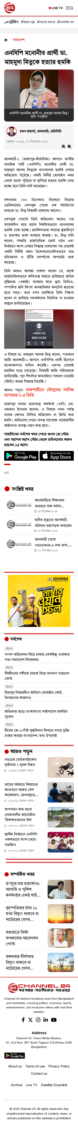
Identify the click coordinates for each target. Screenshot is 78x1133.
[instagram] (38, 1020)
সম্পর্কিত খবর (22, 874)
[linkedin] (45, 1020)
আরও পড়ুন (20, 751)
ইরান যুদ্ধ (29, 22)
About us (15, 1066)
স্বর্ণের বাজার (47, 22)
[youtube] (54, 1020)
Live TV (31, 1085)
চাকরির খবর (67, 22)
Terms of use (35, 1066)
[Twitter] (30, 1020)
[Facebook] (23, 1020)
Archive (16, 1085)
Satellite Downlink (54, 1085)
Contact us (39, 1073)
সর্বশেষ (15, 639)
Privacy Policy (59, 1066)
